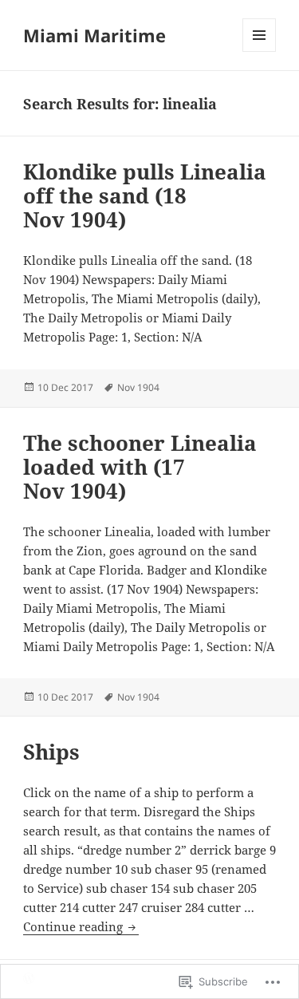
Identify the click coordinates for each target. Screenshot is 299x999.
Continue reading (74, 926)
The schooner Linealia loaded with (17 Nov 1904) (140, 466)
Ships (51, 751)
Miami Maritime (94, 35)
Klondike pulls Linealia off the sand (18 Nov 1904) (144, 195)
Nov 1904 (138, 387)
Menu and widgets (259, 51)
